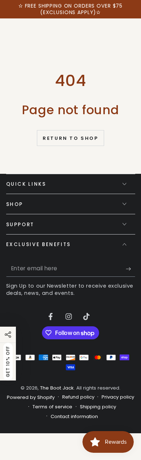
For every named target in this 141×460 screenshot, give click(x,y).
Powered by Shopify (31, 397)
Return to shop (70, 138)
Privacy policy (118, 397)
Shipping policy (98, 407)
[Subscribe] (130, 269)
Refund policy (78, 397)
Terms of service (52, 407)
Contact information (74, 416)
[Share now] (8, 335)
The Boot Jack (57, 387)
